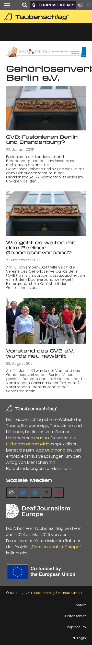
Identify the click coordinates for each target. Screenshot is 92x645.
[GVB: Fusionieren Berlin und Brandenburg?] (46, 108)
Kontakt (80, 605)
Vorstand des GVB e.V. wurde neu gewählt (40, 353)
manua (41, 438)
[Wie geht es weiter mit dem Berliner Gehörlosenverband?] (46, 213)
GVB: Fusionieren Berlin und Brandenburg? (42, 139)
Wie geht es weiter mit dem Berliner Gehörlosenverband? (41, 247)
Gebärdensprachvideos (30, 444)
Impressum (76, 627)
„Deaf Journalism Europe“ (56, 547)
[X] (47, 493)
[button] (7, 5)
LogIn (81, 638)
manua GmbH (70, 592)
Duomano (55, 450)
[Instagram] (80, 5)
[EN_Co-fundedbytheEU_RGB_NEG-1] (42, 572)
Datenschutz (75, 616)
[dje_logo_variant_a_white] (38, 511)
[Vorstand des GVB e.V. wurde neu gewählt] (46, 321)
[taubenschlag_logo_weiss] (31, 408)
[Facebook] (23, 493)
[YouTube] (59, 493)
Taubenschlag (43, 592)
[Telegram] (35, 493)
